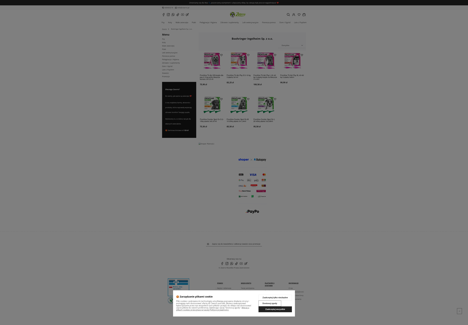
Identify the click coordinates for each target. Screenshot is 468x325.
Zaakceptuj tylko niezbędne (275, 298)
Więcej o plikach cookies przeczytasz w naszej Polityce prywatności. (212, 308)
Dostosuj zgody (270, 303)
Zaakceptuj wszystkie (275, 309)
